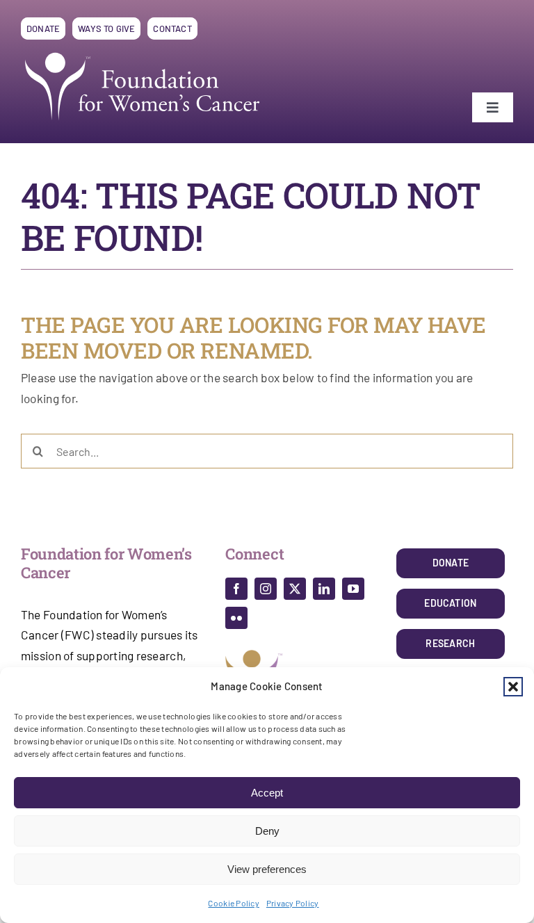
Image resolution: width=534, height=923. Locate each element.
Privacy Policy (292, 903)
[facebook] (236, 589)
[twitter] (295, 589)
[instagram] (265, 589)
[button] (513, 687)
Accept (267, 793)
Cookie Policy (233, 903)
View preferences (267, 869)
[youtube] (353, 589)
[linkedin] (324, 589)
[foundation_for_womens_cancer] (142, 52)
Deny (267, 831)
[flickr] (236, 618)
